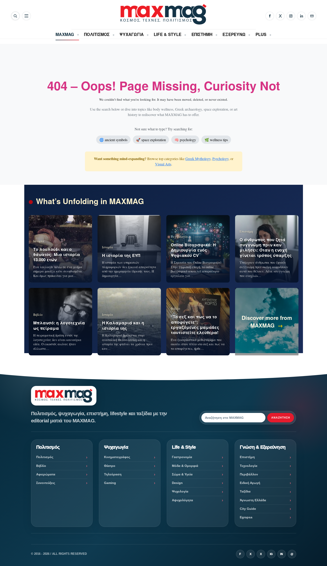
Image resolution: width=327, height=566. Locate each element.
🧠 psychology (185, 139)
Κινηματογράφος (117, 457)
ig (271, 554)
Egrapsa (246, 517)
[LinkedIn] (301, 16)
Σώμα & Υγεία (182, 474)
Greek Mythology (198, 158)
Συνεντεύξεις (45, 483)
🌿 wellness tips (216, 139)
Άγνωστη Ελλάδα (253, 500)
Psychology (220, 158)
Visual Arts (163, 164)
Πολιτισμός (44, 457)
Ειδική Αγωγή (250, 483)
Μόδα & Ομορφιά (185, 466)
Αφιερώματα (45, 474)
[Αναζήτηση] (15, 16)
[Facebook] (269, 16)
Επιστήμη (247, 457)
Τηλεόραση (113, 474)
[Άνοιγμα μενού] (26, 15)
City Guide (248, 508)
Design (177, 483)
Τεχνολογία (248, 466)
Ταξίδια (245, 491)
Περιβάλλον (249, 474)
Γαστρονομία (182, 457)
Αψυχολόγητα (182, 500)
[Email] (312, 16)
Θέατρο (109, 466)
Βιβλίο (41, 466)
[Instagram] (291, 16)
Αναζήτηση (280, 417)
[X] (280, 16)
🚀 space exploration (151, 139)
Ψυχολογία (180, 491)
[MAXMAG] (163, 14)
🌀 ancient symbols (113, 139)
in (281, 554)
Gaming (110, 483)
